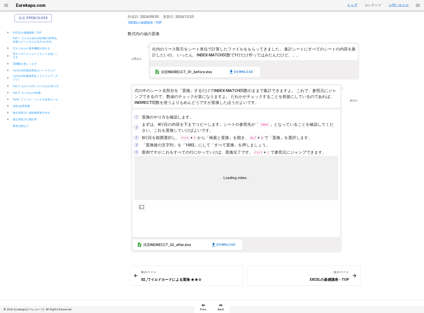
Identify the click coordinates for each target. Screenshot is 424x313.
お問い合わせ (399, 5)
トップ (352, 5)
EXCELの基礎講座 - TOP (145, 22)
